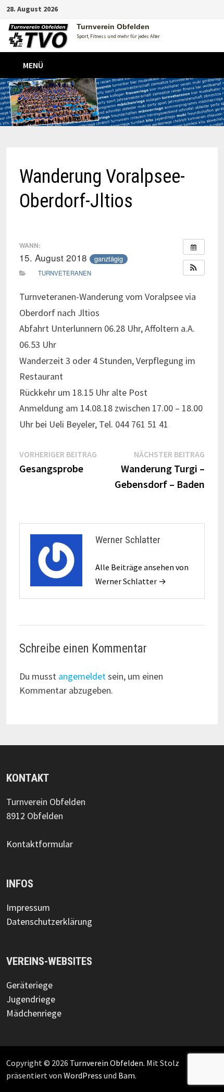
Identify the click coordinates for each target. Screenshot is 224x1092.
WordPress (83, 1075)
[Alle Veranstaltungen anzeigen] (194, 247)
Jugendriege (30, 999)
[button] (193, 267)
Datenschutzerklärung (49, 921)
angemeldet (82, 676)
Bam (126, 1075)
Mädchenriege (33, 1013)
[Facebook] (187, 8)
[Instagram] (200, 8)
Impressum (28, 907)
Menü (33, 65)
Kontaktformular (39, 844)
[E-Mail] (212, 8)
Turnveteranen (64, 273)
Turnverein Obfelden (113, 26)
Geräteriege (29, 985)
